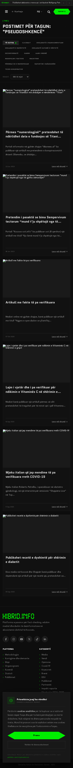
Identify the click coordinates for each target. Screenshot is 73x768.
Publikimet (9, 677)
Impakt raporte (48, 689)
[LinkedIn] (45, 639)
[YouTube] (21, 639)
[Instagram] (14, 639)
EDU (42, 677)
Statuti (7, 674)
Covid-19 (44, 666)
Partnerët (45, 685)
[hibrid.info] (18, 616)
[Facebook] (6, 639)
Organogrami (11, 666)
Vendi (43, 659)
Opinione (44, 662)
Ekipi (6, 662)
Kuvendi (8, 670)
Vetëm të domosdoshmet (37, 745)
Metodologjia (11, 655)
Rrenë (43, 674)
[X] (29, 639)
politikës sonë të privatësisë (18, 757)
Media (43, 655)
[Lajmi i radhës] (69, 3)
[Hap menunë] (6, 11)
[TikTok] (37, 639)
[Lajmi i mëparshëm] (63, 3)
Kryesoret (45, 670)
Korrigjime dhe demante (16, 659)
